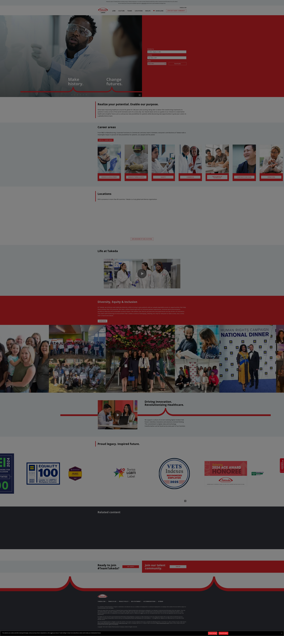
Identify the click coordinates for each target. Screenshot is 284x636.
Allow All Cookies (223, 633)
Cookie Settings (212, 633)
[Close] (281, 633)
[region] (142, 633)
